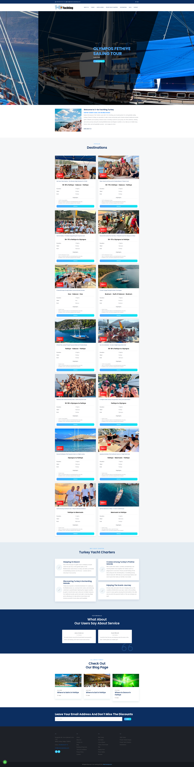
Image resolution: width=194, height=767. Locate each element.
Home (78, 737)
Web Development (107, 764)
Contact (136, 7)
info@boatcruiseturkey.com (62, 748)
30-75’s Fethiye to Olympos (75, 239)
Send (127, 719)
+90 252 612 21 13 (63, 744)
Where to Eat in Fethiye (96, 692)
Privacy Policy (80, 752)
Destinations (123, 7)
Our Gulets (100, 740)
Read (60, 695)
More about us (87, 128)
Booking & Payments (82, 747)
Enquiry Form (101, 749)
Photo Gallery (101, 752)
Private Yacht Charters (112, 7)
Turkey (92, 7)
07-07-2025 (117, 690)
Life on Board (101, 742)
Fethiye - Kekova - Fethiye (75, 349)
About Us (86, 7)
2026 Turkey (123, 737)
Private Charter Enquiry (125, 740)
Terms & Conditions (82, 749)
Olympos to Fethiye (75, 458)
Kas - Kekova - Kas (75, 294)
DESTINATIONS (60, 61)
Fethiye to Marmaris (75, 512)
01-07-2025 (59, 690)
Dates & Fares (100, 7)
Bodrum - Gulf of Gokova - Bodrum (118, 294)
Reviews (100, 754)
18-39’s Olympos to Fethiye (75, 403)
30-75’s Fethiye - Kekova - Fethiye (118, 185)
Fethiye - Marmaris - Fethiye (119, 458)
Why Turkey (101, 737)
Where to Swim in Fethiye (68, 692)
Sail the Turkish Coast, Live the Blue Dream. (97, 112)
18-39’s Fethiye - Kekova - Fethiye (75, 185)
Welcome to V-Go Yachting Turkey (99, 109)
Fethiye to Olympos (118, 403)
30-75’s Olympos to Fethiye (118, 239)
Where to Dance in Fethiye (123, 693)
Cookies (79, 754)
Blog (130, 7)
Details (75, 206)
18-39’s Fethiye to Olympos (118, 349)
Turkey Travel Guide (103, 744)
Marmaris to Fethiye (118, 512)
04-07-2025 (88, 690)
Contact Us (79, 742)
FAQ (99, 747)
